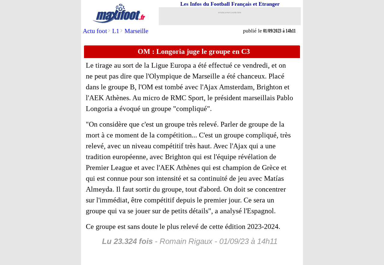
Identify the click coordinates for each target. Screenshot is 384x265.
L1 (115, 31)
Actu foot (95, 31)
